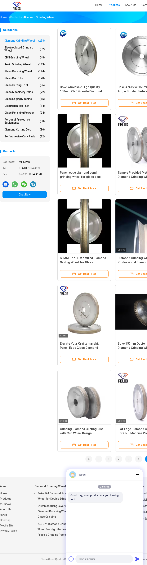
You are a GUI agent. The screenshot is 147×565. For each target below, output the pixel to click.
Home (3, 493)
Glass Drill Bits (24, 78)
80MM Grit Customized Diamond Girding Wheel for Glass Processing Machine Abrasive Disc (84, 262)
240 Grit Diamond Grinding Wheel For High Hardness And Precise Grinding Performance (57, 529)
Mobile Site (7, 525)
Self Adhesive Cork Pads (24, 136)
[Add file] (71, 559)
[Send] (137, 559)
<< (88, 459)
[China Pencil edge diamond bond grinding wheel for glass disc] (84, 141)
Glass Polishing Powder (24, 112)
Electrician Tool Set (24, 105)
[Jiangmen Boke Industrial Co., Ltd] (17, 5)
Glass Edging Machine (24, 98)
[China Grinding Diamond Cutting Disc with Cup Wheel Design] (84, 397)
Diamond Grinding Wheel (24, 40)
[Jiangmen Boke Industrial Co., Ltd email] (5, 184)
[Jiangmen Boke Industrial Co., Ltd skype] (33, 184)
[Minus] (137, 474)
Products (5, 498)
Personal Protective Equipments (24, 121)
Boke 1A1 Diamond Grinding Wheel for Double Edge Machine (57, 496)
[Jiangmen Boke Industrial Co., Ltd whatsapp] (15, 184)
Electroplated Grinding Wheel (24, 49)
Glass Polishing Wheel (24, 71)
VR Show (5, 504)
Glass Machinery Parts (24, 92)
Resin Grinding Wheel (24, 64)
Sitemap (5, 520)
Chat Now (25, 194)
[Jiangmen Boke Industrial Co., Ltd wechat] (24, 184)
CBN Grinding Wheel (24, 57)
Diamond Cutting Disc (24, 129)
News (3, 514)
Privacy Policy (8, 530)
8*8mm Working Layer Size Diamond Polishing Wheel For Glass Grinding (56, 511)
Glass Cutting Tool (24, 85)
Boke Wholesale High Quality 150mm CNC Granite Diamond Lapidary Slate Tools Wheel (81, 91)
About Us (5, 509)
